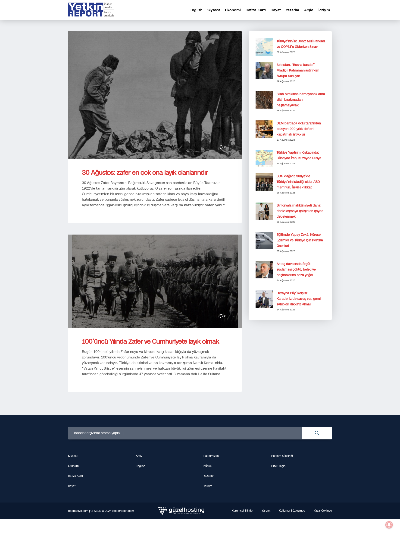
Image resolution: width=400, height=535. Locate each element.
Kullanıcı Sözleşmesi (292, 510)
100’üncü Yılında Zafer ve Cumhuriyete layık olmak (150, 341)
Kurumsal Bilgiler (242, 510)
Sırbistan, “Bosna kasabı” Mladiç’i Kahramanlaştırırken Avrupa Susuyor (298, 70)
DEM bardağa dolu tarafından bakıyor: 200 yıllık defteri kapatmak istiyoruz (299, 129)
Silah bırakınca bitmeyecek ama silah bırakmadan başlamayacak (301, 99)
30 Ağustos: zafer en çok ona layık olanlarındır (145, 172)
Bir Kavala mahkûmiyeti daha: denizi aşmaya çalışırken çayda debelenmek (300, 211)
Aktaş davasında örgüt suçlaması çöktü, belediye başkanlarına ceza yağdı (296, 269)
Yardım (266, 510)
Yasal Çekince (323, 510)
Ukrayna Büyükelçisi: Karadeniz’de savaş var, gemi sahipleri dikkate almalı (299, 298)
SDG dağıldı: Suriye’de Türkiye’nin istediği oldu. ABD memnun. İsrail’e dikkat (298, 182)
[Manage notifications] (389, 525)
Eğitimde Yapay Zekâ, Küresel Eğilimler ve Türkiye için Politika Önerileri (300, 240)
